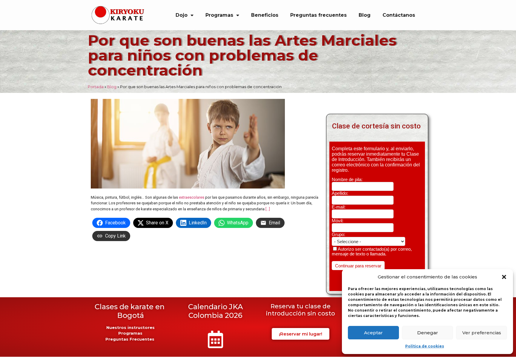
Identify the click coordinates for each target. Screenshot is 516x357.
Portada (96, 86)
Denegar (427, 332)
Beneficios (264, 15)
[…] (267, 209)
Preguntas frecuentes (318, 15)
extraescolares (191, 197)
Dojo (182, 15)
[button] (504, 277)
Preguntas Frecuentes (130, 339)
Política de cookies (424, 346)
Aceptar (373, 332)
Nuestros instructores (130, 327)
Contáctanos (399, 15)
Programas (219, 15)
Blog (365, 15)
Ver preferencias (481, 332)
